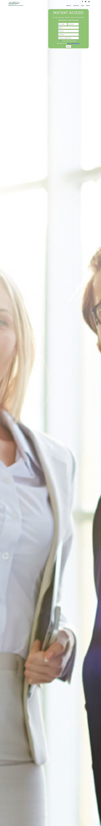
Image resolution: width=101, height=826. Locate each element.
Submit (68, 46)
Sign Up (88, 5)
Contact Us (76, 5)
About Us (69, 5)
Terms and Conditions (73, 43)
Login (82, 5)
